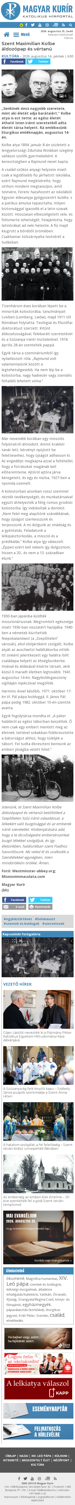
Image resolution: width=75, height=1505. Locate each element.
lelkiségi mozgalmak (21, 1289)
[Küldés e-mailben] (14, 908)
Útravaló (59, 1294)
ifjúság (11, 1299)
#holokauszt (45, 919)
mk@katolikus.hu (46, 1490)
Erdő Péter (27, 1315)
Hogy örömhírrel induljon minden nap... (28, 1221)
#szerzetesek (53, 923)
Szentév (42, 1315)
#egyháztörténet (18, 919)
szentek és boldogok (45, 1284)
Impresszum (11, 1497)
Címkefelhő (15, 1270)
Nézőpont (61, 1460)
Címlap (10, 1456)
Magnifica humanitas (41, 1278)
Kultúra (10, 56)
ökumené (15, 1278)
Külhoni (61, 1456)
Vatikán (45, 1294)
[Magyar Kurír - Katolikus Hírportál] (37, 19)
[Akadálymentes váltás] (21, 25)
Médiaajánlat (28, 1497)
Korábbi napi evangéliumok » (53, 1260)
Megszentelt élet (36, 1460)
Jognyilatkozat (46, 1497)
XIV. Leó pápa (41, 1456)
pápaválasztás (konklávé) (25, 1310)
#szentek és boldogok (21, 923)
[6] (38, 102)
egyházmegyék (37, 1304)
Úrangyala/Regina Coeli (36, 1299)
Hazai (23, 1456)
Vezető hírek (17, 984)
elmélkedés (14, 1320)
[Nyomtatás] (40, 908)
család (57, 1314)
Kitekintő (10, 1460)
